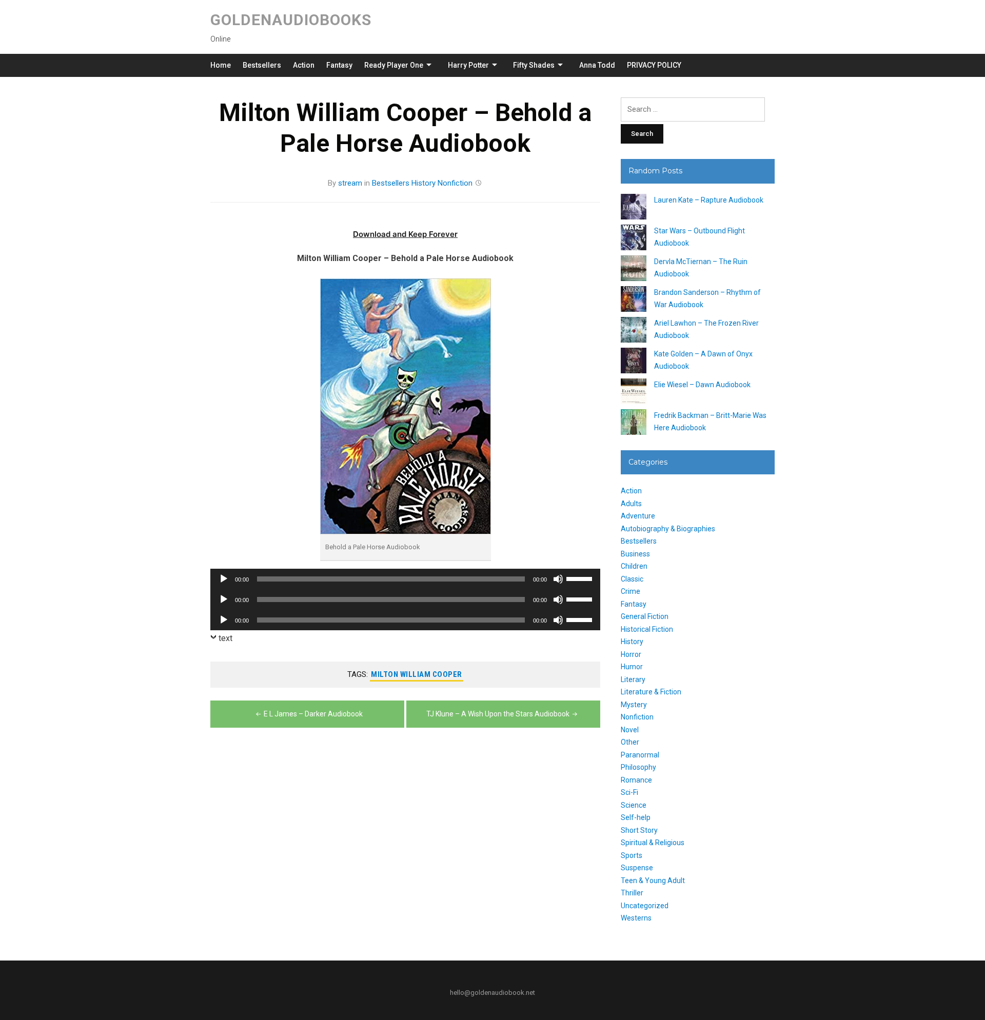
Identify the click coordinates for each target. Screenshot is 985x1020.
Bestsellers (262, 65)
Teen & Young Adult (653, 880)
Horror (631, 654)
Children (634, 566)
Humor (632, 667)
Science (633, 805)
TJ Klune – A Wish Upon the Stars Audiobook (497, 714)
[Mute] (558, 579)
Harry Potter (468, 65)
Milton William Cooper (416, 674)
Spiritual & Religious (652, 842)
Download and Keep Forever (405, 234)
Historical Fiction (647, 629)
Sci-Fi (629, 792)
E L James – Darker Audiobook (313, 714)
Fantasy (339, 65)
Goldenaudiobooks (290, 20)
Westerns (636, 918)
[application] (405, 579)
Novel (630, 730)
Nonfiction (455, 183)
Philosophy (638, 767)
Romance (636, 780)
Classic (632, 579)
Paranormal (640, 755)
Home (220, 65)
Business (635, 554)
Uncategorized (644, 906)
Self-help (636, 817)
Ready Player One (393, 65)
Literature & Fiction (651, 692)
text (225, 638)
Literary (633, 679)
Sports (631, 855)
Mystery (634, 705)
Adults (631, 503)
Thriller (632, 893)
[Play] (224, 579)
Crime (630, 591)
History (423, 183)
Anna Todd (597, 65)
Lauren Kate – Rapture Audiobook (708, 200)
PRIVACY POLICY (654, 65)
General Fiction (644, 616)
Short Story (639, 830)
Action (303, 65)
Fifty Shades (534, 65)
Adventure (638, 516)
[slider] (580, 578)
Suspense (637, 868)
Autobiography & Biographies (668, 529)
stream (350, 183)
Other (630, 742)
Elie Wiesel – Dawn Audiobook (702, 385)
